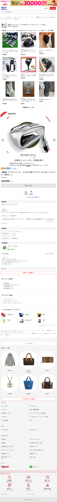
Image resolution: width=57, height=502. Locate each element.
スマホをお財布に (28, 489)
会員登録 (53, 8)
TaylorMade (8, 17)
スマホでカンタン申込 (9, 489)
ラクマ (2, 17)
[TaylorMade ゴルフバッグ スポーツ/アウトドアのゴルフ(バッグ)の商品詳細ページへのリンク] (47, 89)
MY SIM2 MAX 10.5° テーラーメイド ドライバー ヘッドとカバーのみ (28, 51)
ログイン (46, 8)
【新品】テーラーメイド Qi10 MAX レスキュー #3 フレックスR (28, 75)
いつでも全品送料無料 (28, 481)
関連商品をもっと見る (28, 107)
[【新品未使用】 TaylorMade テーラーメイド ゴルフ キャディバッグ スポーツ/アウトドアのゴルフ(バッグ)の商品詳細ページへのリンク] (10, 89)
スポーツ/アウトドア (18, 17)
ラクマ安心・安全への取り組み (32, 197)
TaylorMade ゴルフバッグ (45, 99)
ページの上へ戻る (28, 343)
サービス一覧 (4, 494)
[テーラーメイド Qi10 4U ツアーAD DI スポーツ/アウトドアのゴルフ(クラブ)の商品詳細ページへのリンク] (47, 40)
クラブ (32, 17)
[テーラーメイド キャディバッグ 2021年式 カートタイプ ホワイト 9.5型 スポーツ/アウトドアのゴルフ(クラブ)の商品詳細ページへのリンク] (10, 64)
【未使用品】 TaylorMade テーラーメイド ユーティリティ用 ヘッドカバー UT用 (28, 100)
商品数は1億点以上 (9, 481)
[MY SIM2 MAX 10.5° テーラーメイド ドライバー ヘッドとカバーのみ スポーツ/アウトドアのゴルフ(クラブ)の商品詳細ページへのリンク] (28, 40)
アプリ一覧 (31, 494)
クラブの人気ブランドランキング (46, 325)
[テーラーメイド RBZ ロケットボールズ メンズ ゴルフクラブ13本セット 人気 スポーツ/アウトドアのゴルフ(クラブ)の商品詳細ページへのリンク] (10, 40)
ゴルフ (26, 17)
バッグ (3, 98)
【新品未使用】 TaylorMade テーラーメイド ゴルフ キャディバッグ (10, 100)
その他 (22, 98)
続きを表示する (50, 221)
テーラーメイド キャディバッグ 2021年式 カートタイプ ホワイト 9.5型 (9, 76)
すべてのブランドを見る (28, 399)
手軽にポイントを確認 (47, 489)
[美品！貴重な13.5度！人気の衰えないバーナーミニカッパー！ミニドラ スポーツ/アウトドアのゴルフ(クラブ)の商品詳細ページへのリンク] (47, 64)
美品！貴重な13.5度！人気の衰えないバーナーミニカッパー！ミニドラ (46, 76)
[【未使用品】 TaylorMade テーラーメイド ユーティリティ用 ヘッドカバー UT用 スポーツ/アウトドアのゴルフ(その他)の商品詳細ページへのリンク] (28, 89)
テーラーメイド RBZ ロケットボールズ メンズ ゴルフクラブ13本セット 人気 (10, 51)
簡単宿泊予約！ (47, 481)
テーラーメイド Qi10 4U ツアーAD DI (46, 50)
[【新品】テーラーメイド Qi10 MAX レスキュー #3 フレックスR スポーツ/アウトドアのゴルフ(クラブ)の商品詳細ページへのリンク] (28, 64)
